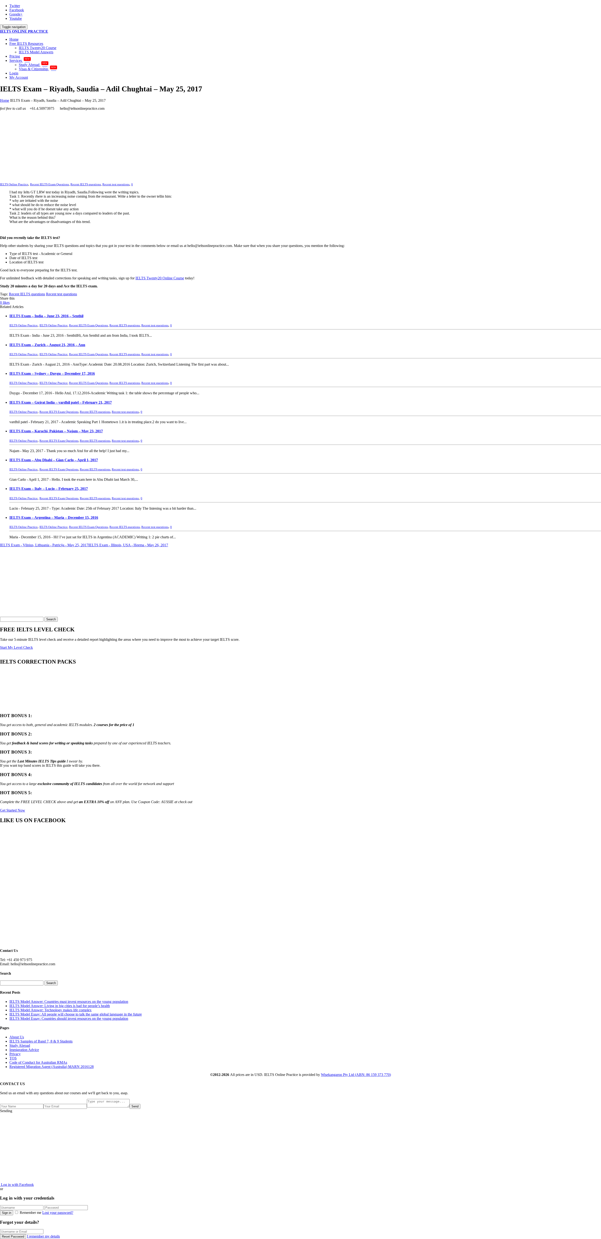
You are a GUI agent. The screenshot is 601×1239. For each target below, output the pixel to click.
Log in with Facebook (17, 1185)
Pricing (14, 56)
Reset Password (13, 1236)
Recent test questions (115, 184)
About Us (16, 1037)
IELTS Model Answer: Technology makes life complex (50, 1010)
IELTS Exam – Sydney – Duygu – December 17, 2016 (52, 373)
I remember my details (43, 1236)
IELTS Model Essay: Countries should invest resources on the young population (68, 1018)
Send (135, 1106)
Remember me (30, 1213)
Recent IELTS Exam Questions (49, 184)
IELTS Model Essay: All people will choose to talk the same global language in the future (75, 1014)
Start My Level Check (16, 647)
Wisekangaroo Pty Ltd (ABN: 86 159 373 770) (356, 1075)
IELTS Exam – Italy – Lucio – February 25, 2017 (48, 489)
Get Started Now (12, 810)
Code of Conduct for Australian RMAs (38, 1062)
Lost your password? (57, 1213)
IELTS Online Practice (53, 325)
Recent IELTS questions (85, 184)
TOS (13, 1058)
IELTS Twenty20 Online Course (159, 278)
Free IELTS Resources (26, 44)
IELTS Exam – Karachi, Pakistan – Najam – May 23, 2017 (56, 431)
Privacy (15, 1054)
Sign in (6, 1213)
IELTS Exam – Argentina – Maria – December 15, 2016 (53, 518)
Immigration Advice (24, 1050)
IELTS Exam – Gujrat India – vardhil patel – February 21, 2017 (60, 402)
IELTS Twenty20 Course (37, 48)
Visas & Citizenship (37, 69)
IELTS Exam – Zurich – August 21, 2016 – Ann (47, 345)
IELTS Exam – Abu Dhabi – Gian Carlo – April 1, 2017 (53, 460)
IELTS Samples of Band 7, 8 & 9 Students (41, 1041)
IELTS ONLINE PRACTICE (24, 31)
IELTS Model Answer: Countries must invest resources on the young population (68, 1002)
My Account (18, 77)
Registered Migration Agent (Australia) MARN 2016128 (51, 1067)
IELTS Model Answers (36, 52)
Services (19, 61)
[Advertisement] (141, 147)
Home (14, 39)
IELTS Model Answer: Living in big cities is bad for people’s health (59, 1006)
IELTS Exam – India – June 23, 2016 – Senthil (46, 316)
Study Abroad (33, 65)
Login (13, 73)
